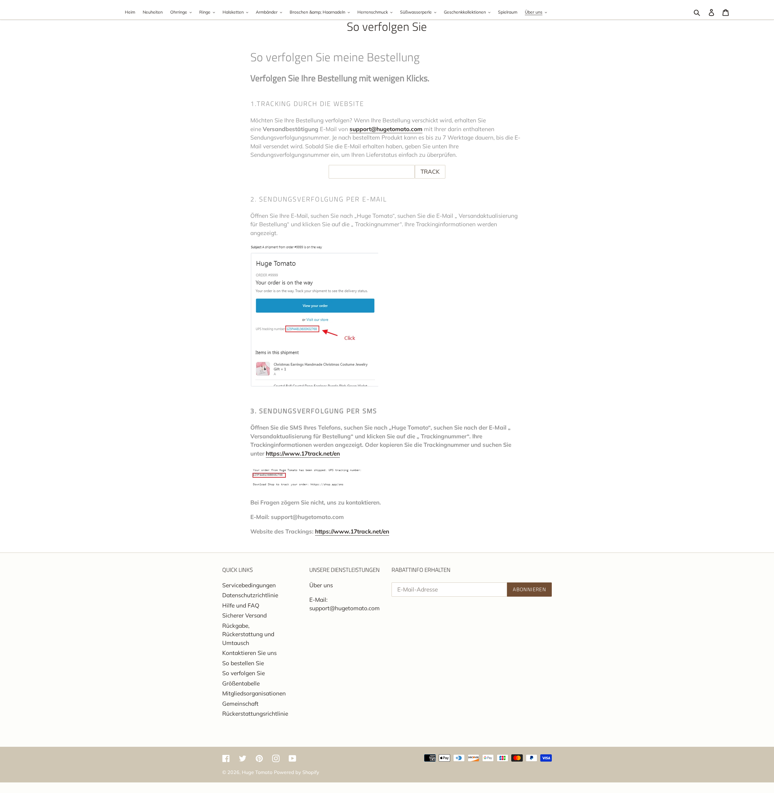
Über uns (321, 585)
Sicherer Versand (244, 615)
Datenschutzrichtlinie (250, 595)
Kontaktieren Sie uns (249, 652)
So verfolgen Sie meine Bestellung (335, 57)
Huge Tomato (257, 772)
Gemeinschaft (240, 703)
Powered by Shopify (296, 772)
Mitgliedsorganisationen (254, 693)
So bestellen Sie (243, 663)
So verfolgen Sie (243, 673)
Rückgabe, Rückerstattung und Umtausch (248, 634)
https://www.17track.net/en (303, 453)
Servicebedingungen (249, 585)
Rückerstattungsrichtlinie (255, 713)
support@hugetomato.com (386, 129)
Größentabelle (241, 683)
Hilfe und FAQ (240, 605)
